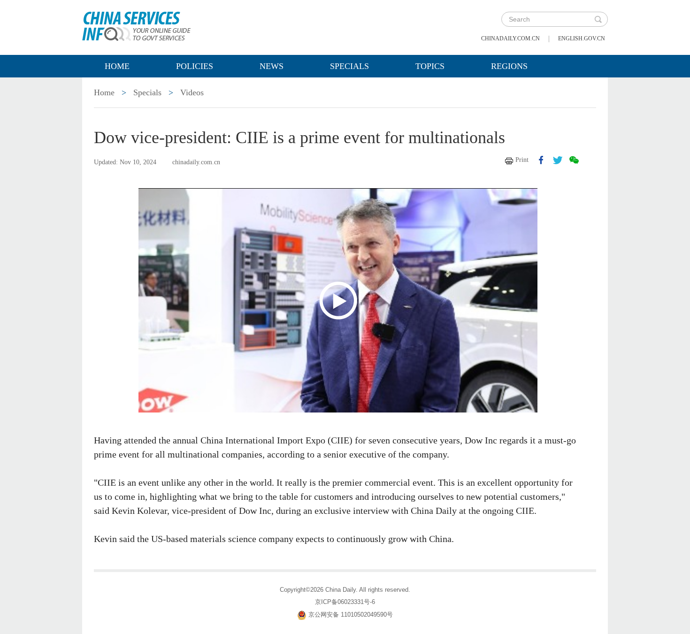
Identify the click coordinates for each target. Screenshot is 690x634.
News (272, 66)
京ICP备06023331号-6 (345, 601)
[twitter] (557, 160)
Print (522, 159)
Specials (349, 66)
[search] (598, 19)
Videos (192, 92)
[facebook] (541, 160)
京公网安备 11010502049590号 (350, 614)
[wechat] (574, 160)
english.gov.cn (581, 38)
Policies (194, 66)
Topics (430, 66)
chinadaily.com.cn (510, 38)
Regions (509, 66)
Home (117, 66)
